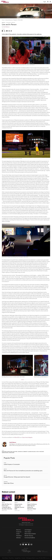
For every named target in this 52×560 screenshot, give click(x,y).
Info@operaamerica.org (29, 525)
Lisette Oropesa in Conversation (12, 464)
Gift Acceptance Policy (30, 558)
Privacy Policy (11, 558)
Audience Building (32, 451)
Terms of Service (5, 558)
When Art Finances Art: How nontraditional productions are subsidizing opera (23, 470)
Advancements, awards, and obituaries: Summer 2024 (19, 506)
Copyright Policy (17, 558)
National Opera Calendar (30, 533)
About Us (18, 529)
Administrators (5, 452)
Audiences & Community (23, 451)
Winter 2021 (16, 437)
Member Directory (29, 535)
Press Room (19, 535)
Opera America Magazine (27, 437)
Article (3, 22)
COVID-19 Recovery (40, 451)
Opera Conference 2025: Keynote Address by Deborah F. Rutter (32, 506)
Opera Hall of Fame (9, 483)
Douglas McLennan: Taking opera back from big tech (17, 477)
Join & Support (28, 529)
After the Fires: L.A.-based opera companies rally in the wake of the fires (7, 506)
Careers (18, 533)
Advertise (18, 537)
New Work (15, 451)
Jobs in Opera (28, 531)
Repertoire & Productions (7, 451)
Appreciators (11, 452)
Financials (23, 558)
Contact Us (18, 531)
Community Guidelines (30, 537)
